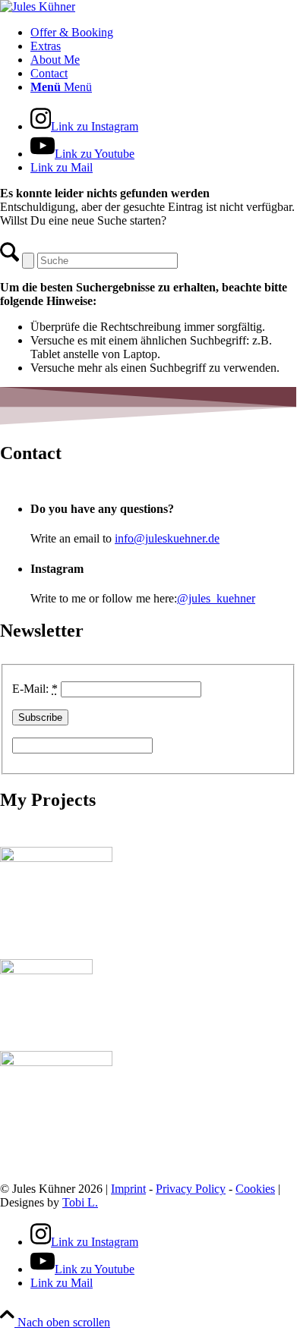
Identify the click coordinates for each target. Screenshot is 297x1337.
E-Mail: (35, 688)
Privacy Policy (191, 1188)
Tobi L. (80, 1202)
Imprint (128, 1188)
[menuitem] (163, 32)
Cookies (255, 1188)
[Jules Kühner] (37, 6)
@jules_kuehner (216, 598)
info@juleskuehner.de (167, 538)
